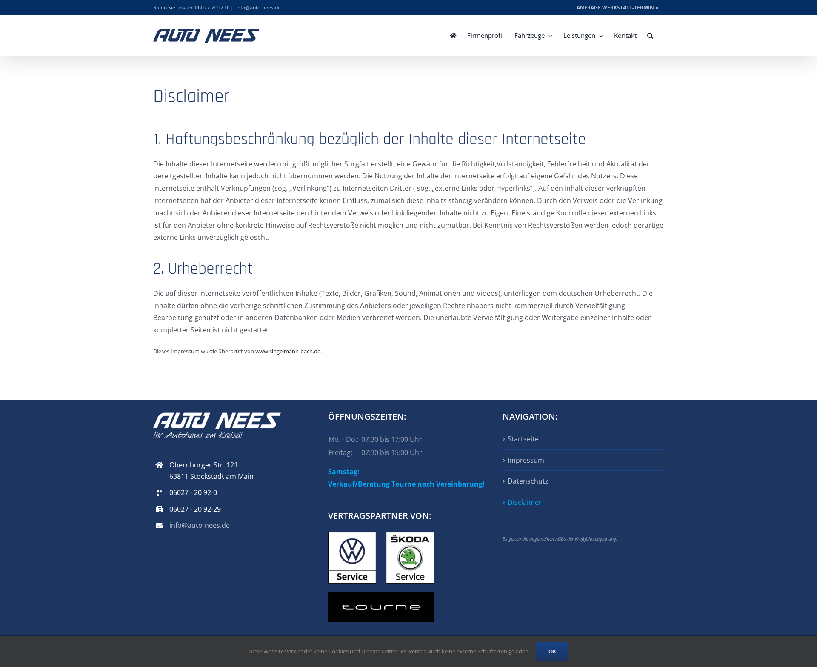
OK (552, 651)
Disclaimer (525, 502)
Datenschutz (528, 481)
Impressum (526, 460)
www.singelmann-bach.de (287, 351)
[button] (650, 35)
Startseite (523, 439)
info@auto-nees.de (258, 7)
